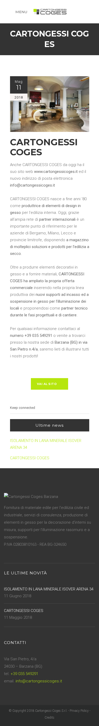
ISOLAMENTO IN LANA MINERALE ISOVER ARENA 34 (45, 444)
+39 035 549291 (24, 673)
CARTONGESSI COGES (29, 458)
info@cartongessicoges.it (39, 681)
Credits (49, 717)
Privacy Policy (79, 711)
